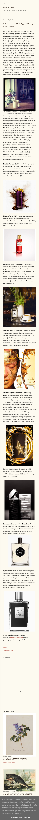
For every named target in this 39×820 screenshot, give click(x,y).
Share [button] (4, 647)
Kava (8, 650)
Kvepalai (13, 650)
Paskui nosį (8, 7)
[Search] (34, 3)
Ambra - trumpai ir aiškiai (17, 794)
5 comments (11, 762)
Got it (27, 817)
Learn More (16, 817)
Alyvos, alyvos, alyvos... (15, 759)
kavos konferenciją (16, 637)
